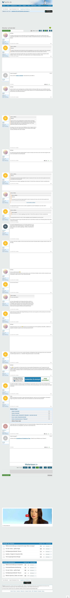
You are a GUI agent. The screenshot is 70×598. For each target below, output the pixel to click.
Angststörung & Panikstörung (25, 580)
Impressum (18, 591)
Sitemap (43, 591)
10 (43, 30)
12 (40, 467)
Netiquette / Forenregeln (37, 591)
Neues (8, 5)
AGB (32, 591)
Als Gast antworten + (6, 30)
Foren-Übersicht (5, 580)
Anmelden (50, 5)
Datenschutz (22, 591)
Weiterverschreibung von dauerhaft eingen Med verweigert (20, 546)
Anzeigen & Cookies (28, 591)
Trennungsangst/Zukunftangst (13, 556)
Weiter (50, 467)
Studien (39, 5)
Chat (28, 5)
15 (49, 30)
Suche (20, 5)
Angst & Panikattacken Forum (14, 580)
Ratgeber (24, 5)
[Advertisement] (31, 261)
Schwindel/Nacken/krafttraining (13, 567)
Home (4, 5)
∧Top (67, 597)
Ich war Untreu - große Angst (13, 548)
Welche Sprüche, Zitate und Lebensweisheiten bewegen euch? (21, 575)
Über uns (14, 591)
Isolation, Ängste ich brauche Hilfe (14, 554)
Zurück (25, 467)
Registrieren (50, 7)
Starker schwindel (8, 28)
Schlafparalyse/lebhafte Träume (13, 551)
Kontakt (11, 591)
